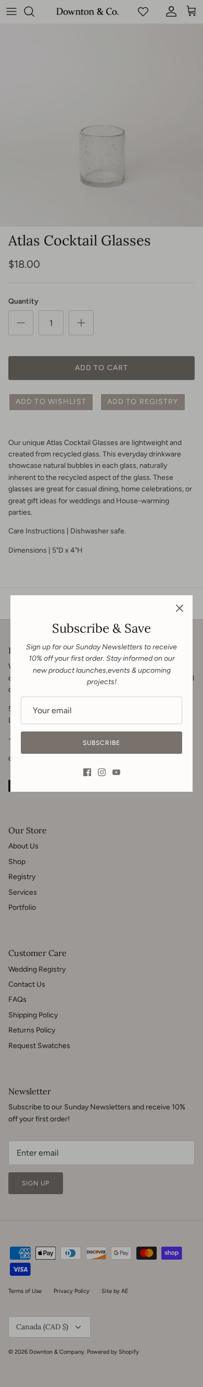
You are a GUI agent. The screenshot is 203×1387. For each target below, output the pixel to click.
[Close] (179, 608)
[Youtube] (116, 772)
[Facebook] (87, 772)
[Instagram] (102, 772)
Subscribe (101, 743)
